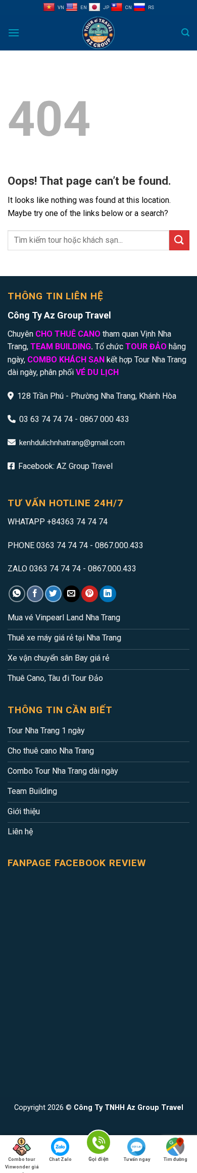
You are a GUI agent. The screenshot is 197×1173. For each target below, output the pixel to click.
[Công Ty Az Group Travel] (98, 32)
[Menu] (14, 32)
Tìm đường (175, 1159)
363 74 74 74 (84, 521)
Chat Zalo (60, 1159)
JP (106, 7)
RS (151, 7)
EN (83, 7)
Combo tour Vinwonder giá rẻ (22, 1161)
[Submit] (179, 240)
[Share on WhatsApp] (17, 593)
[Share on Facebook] (35, 593)
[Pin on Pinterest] (89, 593)
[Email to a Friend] (71, 593)
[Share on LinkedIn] (108, 593)
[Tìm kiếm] (185, 32)
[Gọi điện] (98, 1143)
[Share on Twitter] (53, 593)
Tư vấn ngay (137, 1159)
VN (61, 7)
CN (128, 7)
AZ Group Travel (85, 466)
